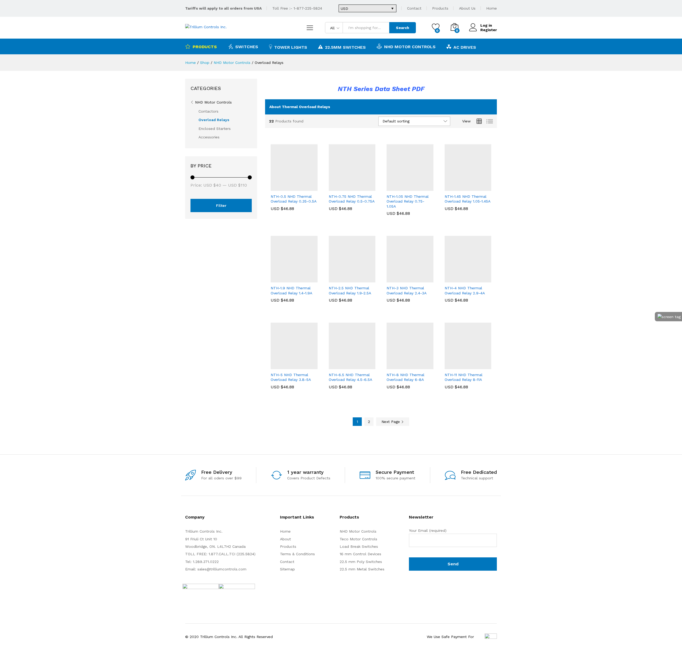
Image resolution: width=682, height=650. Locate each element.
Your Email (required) (427, 530)
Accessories (209, 137)
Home (491, 8)
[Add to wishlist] (300, 187)
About (285, 539)
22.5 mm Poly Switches (361, 562)
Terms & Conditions (297, 554)
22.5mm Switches (345, 47)
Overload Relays (213, 120)
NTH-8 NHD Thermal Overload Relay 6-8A (405, 377)
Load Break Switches (359, 546)
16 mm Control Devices (360, 554)
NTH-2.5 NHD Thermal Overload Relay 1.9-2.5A (350, 290)
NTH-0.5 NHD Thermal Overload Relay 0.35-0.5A (293, 198)
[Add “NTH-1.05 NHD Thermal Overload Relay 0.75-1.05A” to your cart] (391, 187)
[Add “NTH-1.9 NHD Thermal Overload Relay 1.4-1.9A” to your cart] (275, 279)
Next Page (391, 421)
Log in (486, 25)
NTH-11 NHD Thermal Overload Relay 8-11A (463, 377)
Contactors (208, 111)
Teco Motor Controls (358, 539)
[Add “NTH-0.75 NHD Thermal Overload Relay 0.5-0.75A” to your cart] (333, 187)
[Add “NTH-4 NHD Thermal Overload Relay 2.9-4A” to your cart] (449, 279)
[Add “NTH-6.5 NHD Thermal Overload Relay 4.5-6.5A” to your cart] (333, 366)
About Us (467, 8)
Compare (312, 187)
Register (488, 30)
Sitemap (287, 569)
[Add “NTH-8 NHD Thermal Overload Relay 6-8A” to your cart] (391, 366)
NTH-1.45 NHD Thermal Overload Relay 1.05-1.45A (467, 198)
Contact (414, 8)
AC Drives (464, 47)
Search (402, 28)
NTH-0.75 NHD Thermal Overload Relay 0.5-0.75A (352, 198)
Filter (221, 205)
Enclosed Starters (214, 128)
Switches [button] (246, 46)
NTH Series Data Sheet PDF (381, 89)
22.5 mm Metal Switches (362, 569)
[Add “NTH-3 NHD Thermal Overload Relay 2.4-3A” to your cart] (391, 279)
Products (440, 8)
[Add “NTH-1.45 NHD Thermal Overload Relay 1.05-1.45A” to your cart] (449, 187)
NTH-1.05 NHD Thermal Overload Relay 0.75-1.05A (408, 201)
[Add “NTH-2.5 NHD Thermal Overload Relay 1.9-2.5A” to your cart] (333, 279)
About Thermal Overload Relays (299, 107)
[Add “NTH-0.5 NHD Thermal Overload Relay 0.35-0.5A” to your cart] (275, 187)
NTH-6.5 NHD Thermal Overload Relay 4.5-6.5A (350, 377)
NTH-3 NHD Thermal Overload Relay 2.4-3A (407, 290)
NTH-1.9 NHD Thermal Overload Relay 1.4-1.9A (291, 290)
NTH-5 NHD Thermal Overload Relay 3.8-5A (291, 377)
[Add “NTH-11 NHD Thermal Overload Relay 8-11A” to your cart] (449, 366)
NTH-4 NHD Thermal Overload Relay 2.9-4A (465, 290)
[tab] (381, 107)
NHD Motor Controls (410, 46)
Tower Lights (290, 47)
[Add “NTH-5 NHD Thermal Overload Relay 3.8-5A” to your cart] (275, 366)
